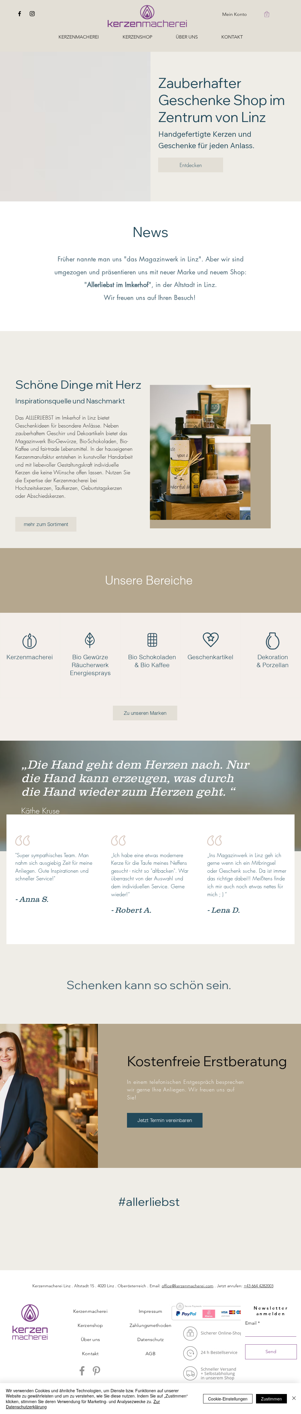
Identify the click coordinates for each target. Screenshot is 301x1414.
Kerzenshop (90, 1325)
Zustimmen (271, 1399)
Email (251, 1323)
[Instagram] (32, 13)
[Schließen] (293, 1398)
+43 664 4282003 (258, 1285)
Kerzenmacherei (90, 1311)
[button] (266, 14)
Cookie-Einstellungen (228, 1399)
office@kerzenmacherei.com (187, 1285)
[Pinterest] (96, 1371)
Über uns (90, 1339)
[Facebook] (19, 13)
